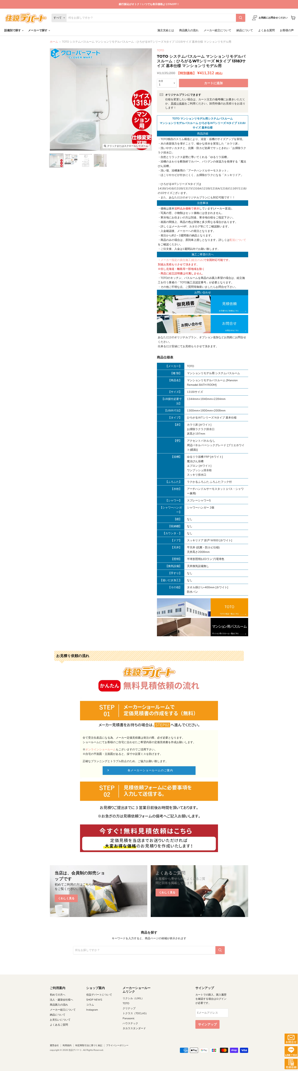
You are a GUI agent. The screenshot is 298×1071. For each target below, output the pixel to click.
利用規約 (67, 1045)
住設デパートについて (99, 994)
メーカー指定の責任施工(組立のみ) (182, 260)
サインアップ (207, 1024)
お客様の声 (287, 30)
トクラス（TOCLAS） (135, 1013)
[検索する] (240, 18)
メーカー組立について (217, 30)
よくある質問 (266, 30)
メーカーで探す (38, 30)
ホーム (54, 41)
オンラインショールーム (100, 749)
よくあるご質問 (59, 1024)
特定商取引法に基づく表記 (88, 1045)
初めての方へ (57, 994)
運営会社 (54, 1045)
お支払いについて (60, 1019)
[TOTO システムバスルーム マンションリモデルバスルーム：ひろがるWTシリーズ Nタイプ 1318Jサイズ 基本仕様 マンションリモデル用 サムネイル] (56, 160)
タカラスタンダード (134, 1028)
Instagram (92, 1009)
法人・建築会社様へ (61, 999)
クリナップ (129, 1008)
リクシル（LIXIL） (133, 998)
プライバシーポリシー (117, 1045)
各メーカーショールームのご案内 (150, 770)
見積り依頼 (178, 103)
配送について (238, 240)
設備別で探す (13, 30)
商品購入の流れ (188, 30)
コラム (90, 1004)
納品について (244, 30)
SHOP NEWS (94, 999)
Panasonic (129, 1018)
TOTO (160, 50)
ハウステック (130, 1023)
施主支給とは (165, 30)
